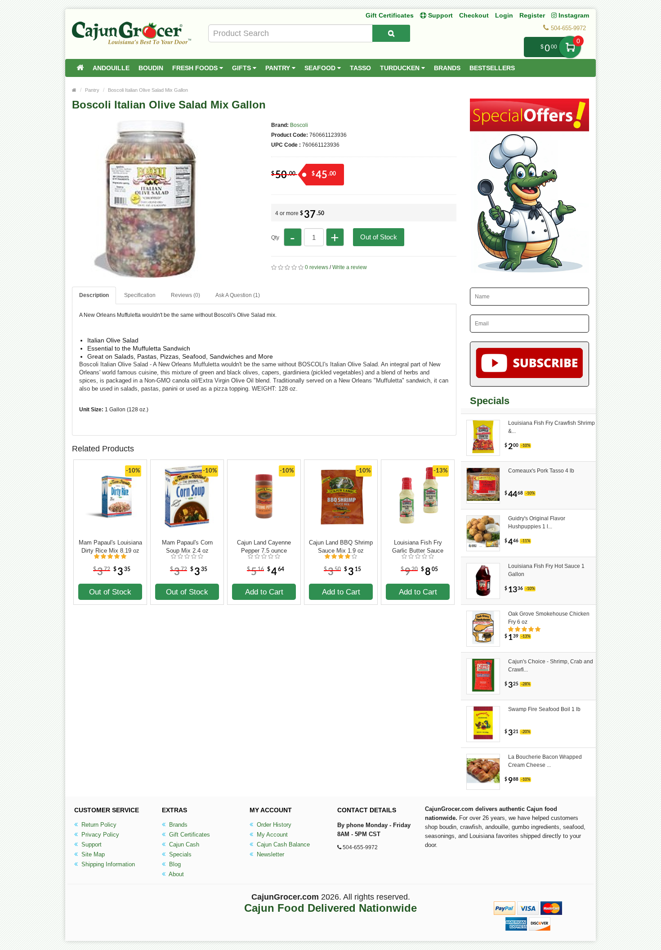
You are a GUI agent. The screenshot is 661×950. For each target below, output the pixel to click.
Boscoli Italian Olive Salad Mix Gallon (148, 90)
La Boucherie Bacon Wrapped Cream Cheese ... (545, 761)
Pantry (278, 68)
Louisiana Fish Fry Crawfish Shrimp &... (551, 427)
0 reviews (316, 267)
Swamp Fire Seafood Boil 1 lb (544, 709)
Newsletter (269, 854)
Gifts (242, 68)
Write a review (349, 267)
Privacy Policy (99, 834)
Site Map (92, 854)
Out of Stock (378, 237)
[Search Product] (391, 33)
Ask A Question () (237, 295)
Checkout (474, 15)
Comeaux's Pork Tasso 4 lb (541, 471)
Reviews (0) (185, 295)
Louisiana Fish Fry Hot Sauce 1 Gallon (546, 570)
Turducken (400, 68)
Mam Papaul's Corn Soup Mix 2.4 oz (187, 546)
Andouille (111, 68)
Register (532, 15)
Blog (174, 864)
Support (91, 844)
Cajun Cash (183, 844)
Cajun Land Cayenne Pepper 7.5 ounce (264, 546)
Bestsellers (492, 68)
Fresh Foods (195, 68)
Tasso (360, 68)
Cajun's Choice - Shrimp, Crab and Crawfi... (550, 665)
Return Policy (98, 824)
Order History (273, 824)
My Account (271, 834)
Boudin (150, 68)
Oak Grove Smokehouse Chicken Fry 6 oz (549, 618)
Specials (179, 854)
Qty (275, 237)
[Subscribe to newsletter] (529, 364)
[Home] (80, 68)
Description (94, 295)
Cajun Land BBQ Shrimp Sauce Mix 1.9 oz (341, 546)
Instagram (573, 15)
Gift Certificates (390, 15)
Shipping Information (107, 864)
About (175, 874)
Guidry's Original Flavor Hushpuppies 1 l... (536, 522)
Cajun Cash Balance (282, 844)
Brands (447, 68)
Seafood (320, 68)
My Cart (570, 47)
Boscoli (299, 125)
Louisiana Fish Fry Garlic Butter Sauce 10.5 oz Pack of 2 (417, 546)
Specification (140, 295)
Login (504, 15)
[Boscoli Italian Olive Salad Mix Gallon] (150, 273)
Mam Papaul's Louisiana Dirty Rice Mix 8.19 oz (110, 546)
